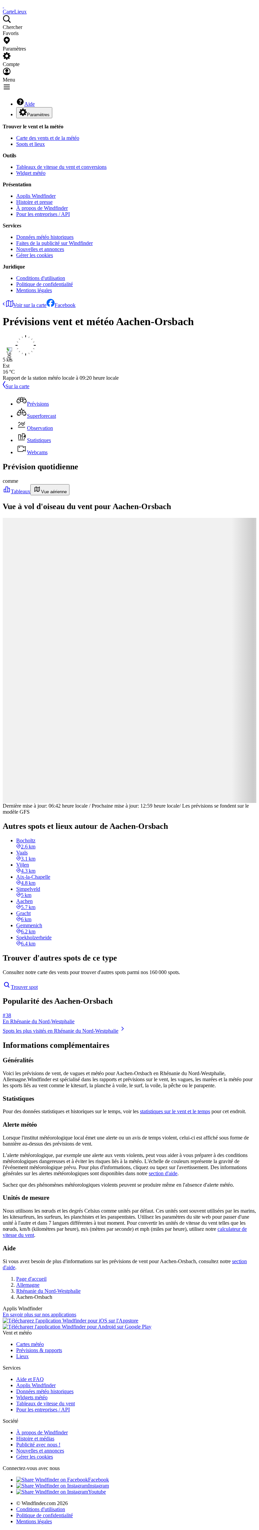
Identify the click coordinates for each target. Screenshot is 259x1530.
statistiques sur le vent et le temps (175, 1111)
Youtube (97, 1492)
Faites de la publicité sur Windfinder (54, 243)
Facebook (65, 305)
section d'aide (163, 1173)
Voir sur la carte (30, 305)
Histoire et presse (34, 202)
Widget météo (31, 173)
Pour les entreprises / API (43, 214)
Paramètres (38, 114)
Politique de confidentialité (44, 284)
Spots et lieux (30, 144)
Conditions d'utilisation (40, 278)
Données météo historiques (45, 237)
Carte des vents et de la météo (47, 138)
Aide (29, 104)
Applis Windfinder (36, 196)
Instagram (98, 1486)
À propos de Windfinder (42, 208)
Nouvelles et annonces (40, 249)
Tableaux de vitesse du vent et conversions (61, 167)
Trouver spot (24, 987)
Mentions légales (34, 290)
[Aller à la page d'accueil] (3, 5)
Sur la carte (17, 386)
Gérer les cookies (34, 255)
